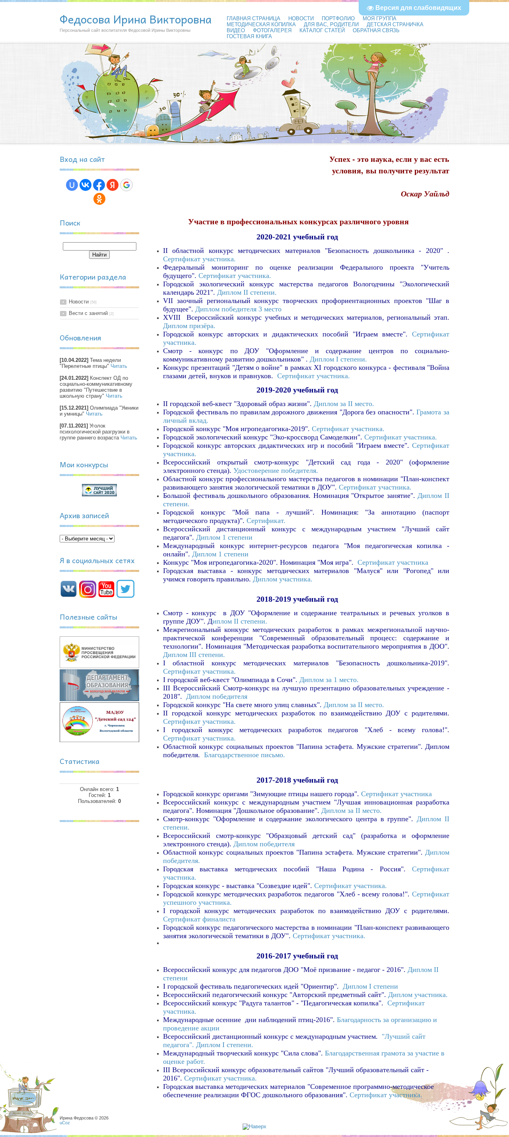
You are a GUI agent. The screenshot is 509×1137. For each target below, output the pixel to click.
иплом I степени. (341, 359)
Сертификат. (267, 521)
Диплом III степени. (195, 655)
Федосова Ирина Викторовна (136, 19)
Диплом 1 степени (224, 537)
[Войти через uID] (72, 185)
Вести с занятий (88, 313)
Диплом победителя (217, 696)
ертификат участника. (202, 259)
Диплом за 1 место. (329, 680)
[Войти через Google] (126, 185)
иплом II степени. (240, 621)
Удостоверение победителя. (276, 470)
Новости (79, 302)
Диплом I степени (370, 986)
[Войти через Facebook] (99, 185)
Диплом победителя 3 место (238, 309)
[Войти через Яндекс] (113, 185)
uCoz (65, 1122)
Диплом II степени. (247, 292)
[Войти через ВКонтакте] (85, 185)
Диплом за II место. (344, 404)
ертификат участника (395, 562)
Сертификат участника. (234, 276)
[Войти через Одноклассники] (99, 199)
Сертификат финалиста (199, 919)
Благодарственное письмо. (245, 755)
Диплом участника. (284, 579)
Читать (119, 366)
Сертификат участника (396, 794)
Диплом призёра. (190, 326)
